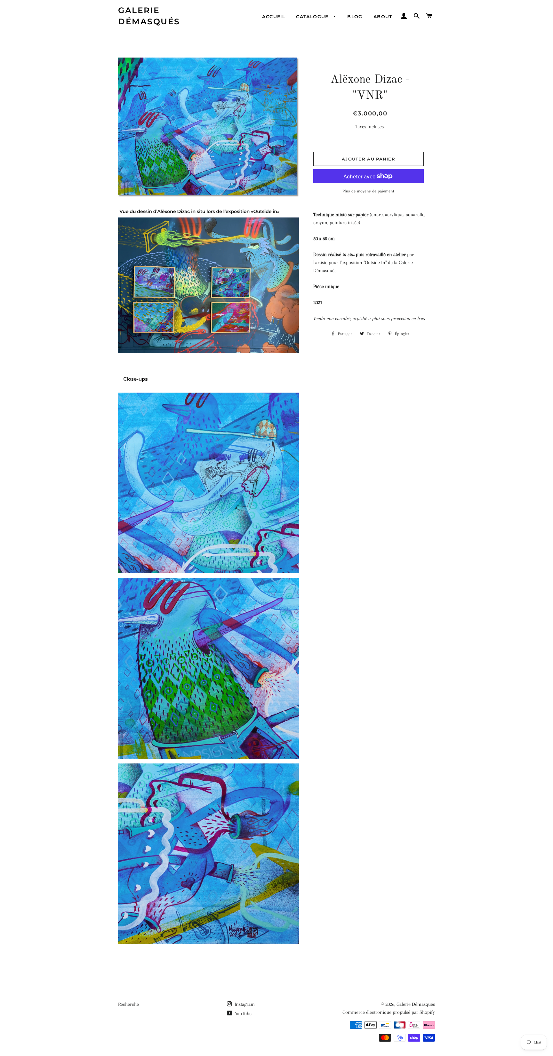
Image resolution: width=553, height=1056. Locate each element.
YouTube (243, 1013)
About (382, 17)
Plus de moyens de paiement (368, 191)
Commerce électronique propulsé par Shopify (388, 1012)
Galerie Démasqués (149, 15)
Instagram (244, 1004)
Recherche (128, 1004)
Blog (355, 17)
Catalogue (313, 17)
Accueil (273, 17)
